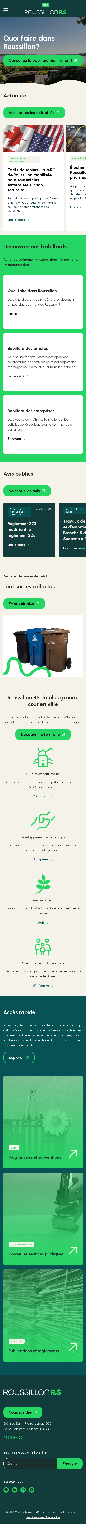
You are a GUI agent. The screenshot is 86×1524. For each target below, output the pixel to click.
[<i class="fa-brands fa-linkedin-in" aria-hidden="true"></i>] (14, 1490)
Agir (41, 922)
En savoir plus (21, 603)
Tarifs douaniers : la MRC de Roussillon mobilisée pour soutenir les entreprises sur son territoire (31, 179)
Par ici (12, 314)
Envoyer (70, 1463)
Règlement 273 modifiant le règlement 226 (22, 529)
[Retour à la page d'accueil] (45, 8)
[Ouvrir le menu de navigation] (5, 8)
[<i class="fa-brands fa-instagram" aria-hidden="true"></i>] (23, 1490)
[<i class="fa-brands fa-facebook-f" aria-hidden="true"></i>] (6, 1490)
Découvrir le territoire (40, 734)
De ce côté (16, 376)
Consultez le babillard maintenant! (40, 60)
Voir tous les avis (24, 490)
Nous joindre (20, 1412)
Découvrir (41, 796)
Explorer (16, 1057)
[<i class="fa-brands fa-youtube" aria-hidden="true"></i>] (31, 1490)
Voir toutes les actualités (31, 112)
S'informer (41, 985)
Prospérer (41, 859)
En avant (14, 439)
